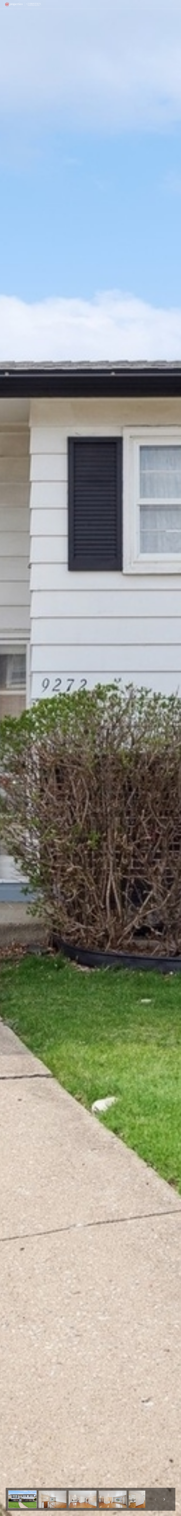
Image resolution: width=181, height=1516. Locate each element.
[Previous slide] (155, 1499)
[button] (22, 1499)
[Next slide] (164, 1499)
